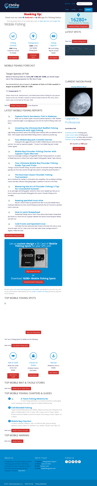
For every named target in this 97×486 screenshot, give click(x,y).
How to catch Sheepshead (27, 212)
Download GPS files (71, 133)
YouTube (76, 461)
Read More (21, 471)
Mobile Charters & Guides (20, 430)
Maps (80, 9)
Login (73, 3)
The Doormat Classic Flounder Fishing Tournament (33, 175)
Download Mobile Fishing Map (33, 282)
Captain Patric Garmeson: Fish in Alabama (36, 116)
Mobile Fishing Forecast (18, 106)
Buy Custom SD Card (33, 271)
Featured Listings (70, 139)
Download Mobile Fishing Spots (78, 26)
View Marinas (53, 372)
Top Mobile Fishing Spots (20, 345)
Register (67, 3)
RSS (79, 461)
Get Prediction (13, 58)
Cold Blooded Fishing (21, 407)
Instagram (69, 461)
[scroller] (93, 483)
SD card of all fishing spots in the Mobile (26, 289)
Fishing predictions (70, 137)
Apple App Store (45, 21)
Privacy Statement (40, 484)
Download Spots (33, 56)
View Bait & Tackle (13, 376)
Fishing (88, 9)
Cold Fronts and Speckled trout (30, 223)
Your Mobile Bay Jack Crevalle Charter (33, 139)
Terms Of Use (29, 484)
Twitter (73, 461)
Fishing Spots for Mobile (79, 23)
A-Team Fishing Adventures (34, 398)
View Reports (54, 58)
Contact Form (44, 466)
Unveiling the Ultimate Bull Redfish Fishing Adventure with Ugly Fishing (36, 129)
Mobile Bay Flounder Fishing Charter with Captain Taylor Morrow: (35, 152)
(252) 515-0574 (46, 464)
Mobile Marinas (17, 441)
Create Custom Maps (71, 135)
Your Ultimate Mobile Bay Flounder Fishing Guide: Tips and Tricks (36, 164)
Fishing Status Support (49, 461)
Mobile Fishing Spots (79, 41)
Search (91, 3)
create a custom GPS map (40, 291)
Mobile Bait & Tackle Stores (21, 388)
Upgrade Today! (79, 149)
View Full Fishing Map (33, 332)
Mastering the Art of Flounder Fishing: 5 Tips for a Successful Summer (37, 187)
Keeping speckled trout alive (29, 200)
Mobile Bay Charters (21, 421)
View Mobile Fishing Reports (14, 235)
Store (73, 9)
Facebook (66, 461)
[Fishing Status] (11, 6)
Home (67, 9)
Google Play (56, 21)
